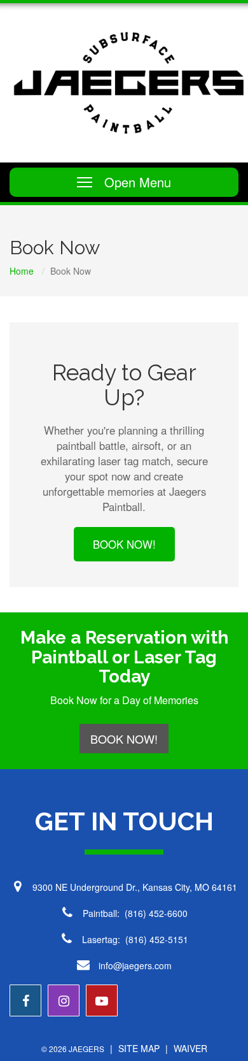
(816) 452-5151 (156, 939)
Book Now (70, 270)
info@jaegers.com (135, 965)
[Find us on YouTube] (102, 1000)
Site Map (139, 1048)
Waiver (190, 1048)
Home (22, 270)
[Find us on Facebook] (25, 1000)
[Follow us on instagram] (63, 1000)
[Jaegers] (129, 82)
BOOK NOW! (124, 544)
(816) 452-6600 (156, 913)
